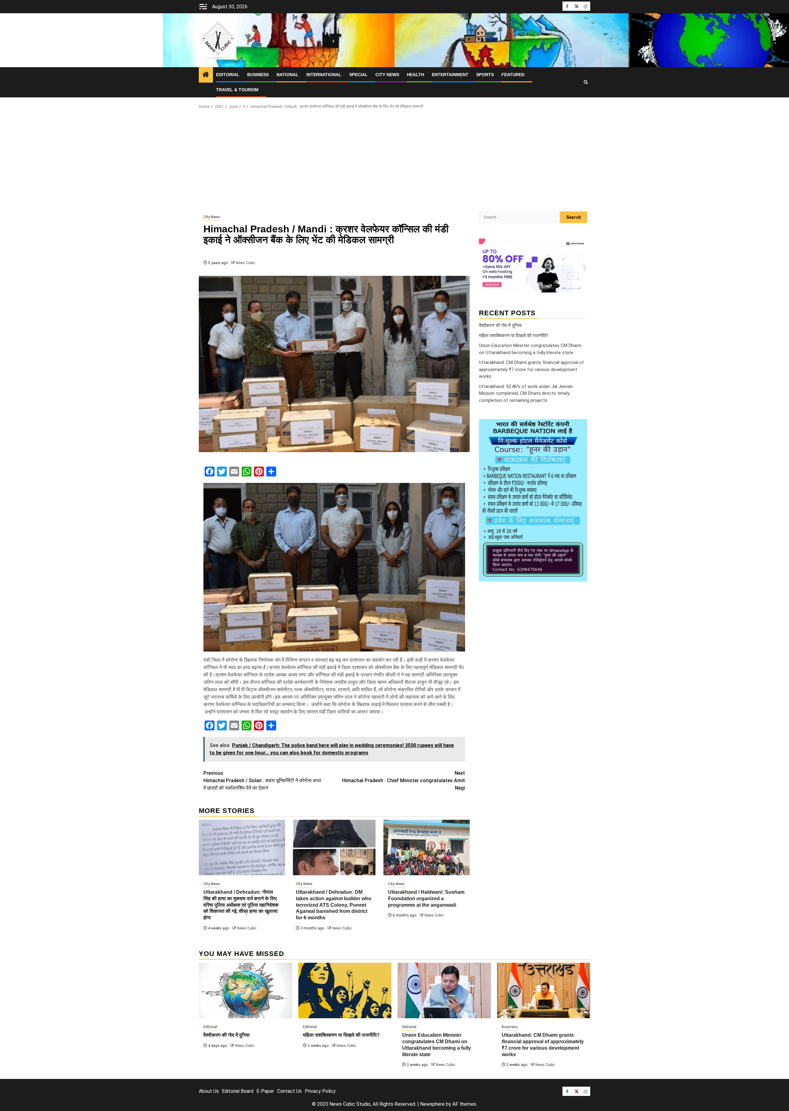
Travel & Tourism (237, 89)
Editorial (227, 74)
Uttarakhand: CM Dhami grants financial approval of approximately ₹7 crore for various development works (531, 369)
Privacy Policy (320, 1091)
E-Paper (265, 1091)
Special (358, 74)
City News (387, 74)
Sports (485, 74)
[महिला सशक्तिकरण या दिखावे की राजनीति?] (345, 990)
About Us (209, 1091)
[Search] (586, 82)
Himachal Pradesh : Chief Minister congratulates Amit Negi (403, 780)
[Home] (205, 75)
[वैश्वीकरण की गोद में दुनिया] (245, 990)
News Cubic (245, 263)
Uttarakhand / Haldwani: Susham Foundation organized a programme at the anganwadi (426, 898)
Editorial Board (237, 1091)
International (323, 74)
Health (415, 74)
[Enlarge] (579, 427)
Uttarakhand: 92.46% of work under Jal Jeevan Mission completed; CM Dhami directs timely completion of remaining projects (526, 393)
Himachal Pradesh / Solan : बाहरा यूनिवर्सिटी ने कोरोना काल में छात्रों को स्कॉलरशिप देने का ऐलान (262, 780)
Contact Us (289, 1091)
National (287, 74)
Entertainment (450, 74)
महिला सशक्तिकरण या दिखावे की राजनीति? (514, 335)
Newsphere (432, 1104)
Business (258, 74)
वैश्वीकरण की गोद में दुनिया (500, 325)
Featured (513, 74)
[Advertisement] (394, 162)
